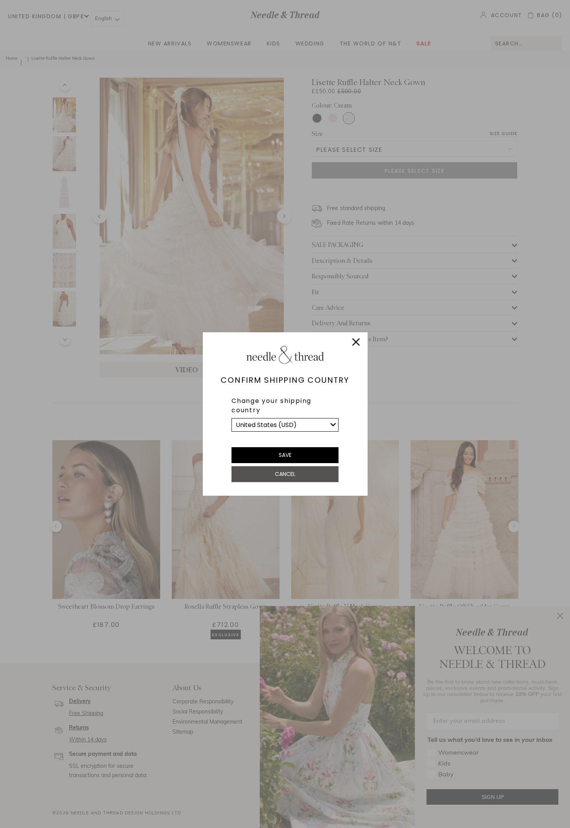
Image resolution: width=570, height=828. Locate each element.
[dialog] (285, 414)
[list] (285, 425)
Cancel (285, 474)
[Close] (356, 343)
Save (285, 455)
